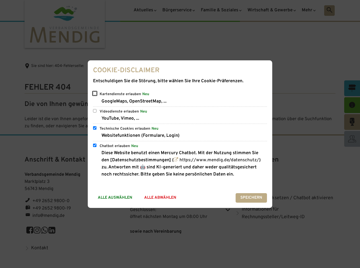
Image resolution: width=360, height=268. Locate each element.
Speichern (251, 197)
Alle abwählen (160, 197)
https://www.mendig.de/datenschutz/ (219, 160)
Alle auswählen (115, 197)
